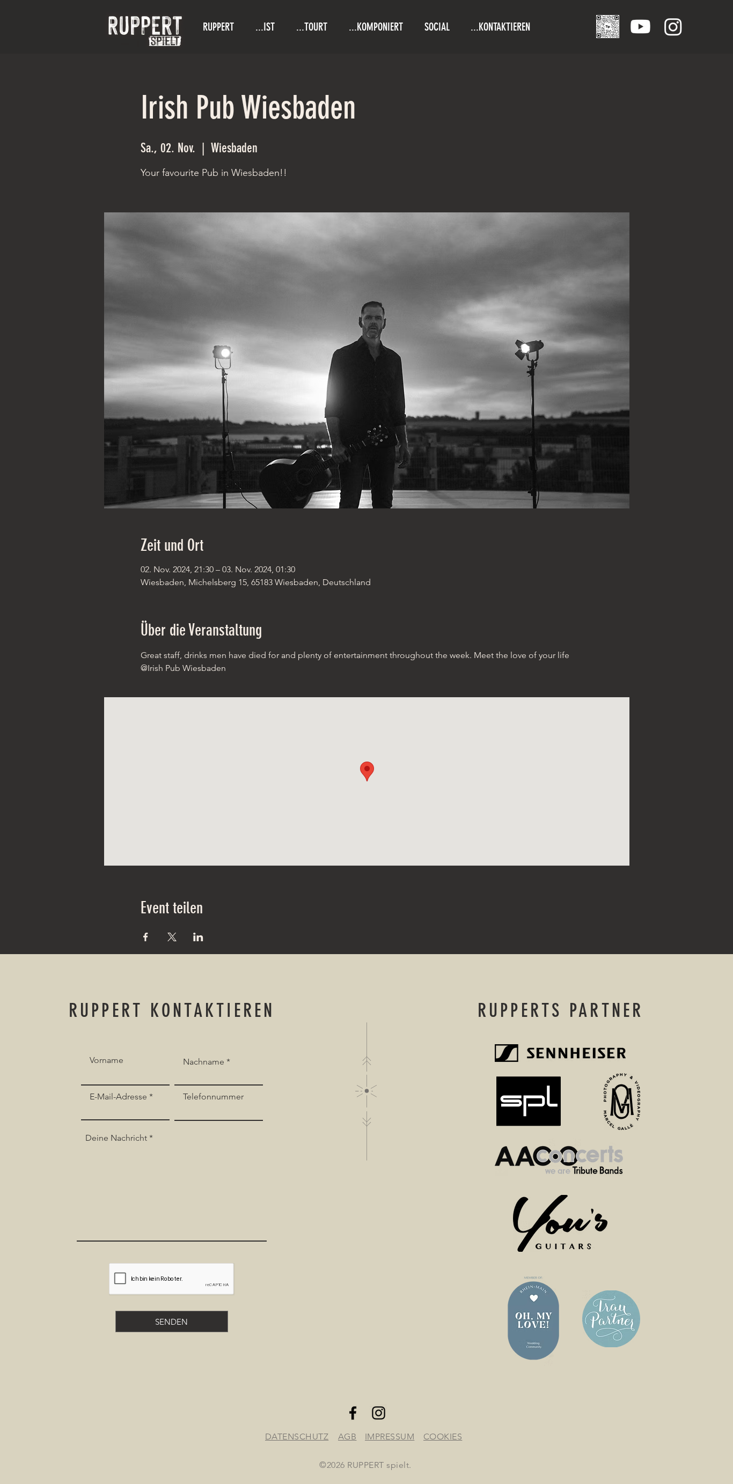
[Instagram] (673, 26)
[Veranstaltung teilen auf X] (172, 937)
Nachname (203, 1062)
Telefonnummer (213, 1096)
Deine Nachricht (116, 1138)
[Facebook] (353, 1413)
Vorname (106, 1060)
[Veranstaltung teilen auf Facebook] (146, 937)
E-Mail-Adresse (118, 1096)
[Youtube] (640, 26)
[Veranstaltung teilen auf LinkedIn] (198, 937)
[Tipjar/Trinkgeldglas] (607, 26)
